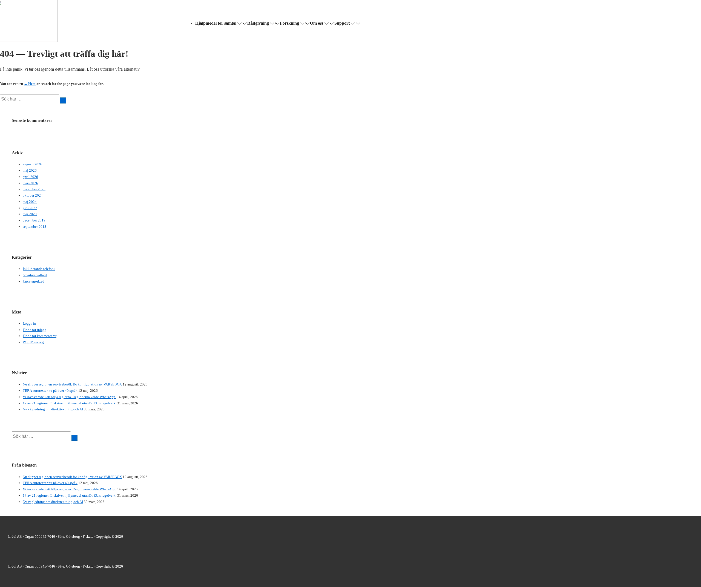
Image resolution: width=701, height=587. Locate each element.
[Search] (63, 100)
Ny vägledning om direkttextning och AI (53, 409)
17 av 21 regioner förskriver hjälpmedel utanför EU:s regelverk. (69, 403)
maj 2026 (30, 170)
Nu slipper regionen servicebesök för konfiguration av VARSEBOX (72, 384)
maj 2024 (30, 202)
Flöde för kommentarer (39, 336)
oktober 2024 (33, 195)
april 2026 (30, 177)
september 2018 (34, 227)
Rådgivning (258, 23)
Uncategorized (33, 281)
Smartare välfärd (35, 275)
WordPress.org (33, 342)
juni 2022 (30, 208)
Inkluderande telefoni (39, 269)
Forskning (289, 23)
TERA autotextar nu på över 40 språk (50, 391)
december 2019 (34, 220)
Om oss (316, 23)
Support (342, 23)
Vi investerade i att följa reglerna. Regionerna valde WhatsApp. (69, 397)
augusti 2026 (32, 164)
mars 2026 (30, 183)
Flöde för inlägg (35, 330)
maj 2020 (30, 214)
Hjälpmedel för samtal (215, 23)
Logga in (29, 323)
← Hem (30, 84)
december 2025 (34, 189)
